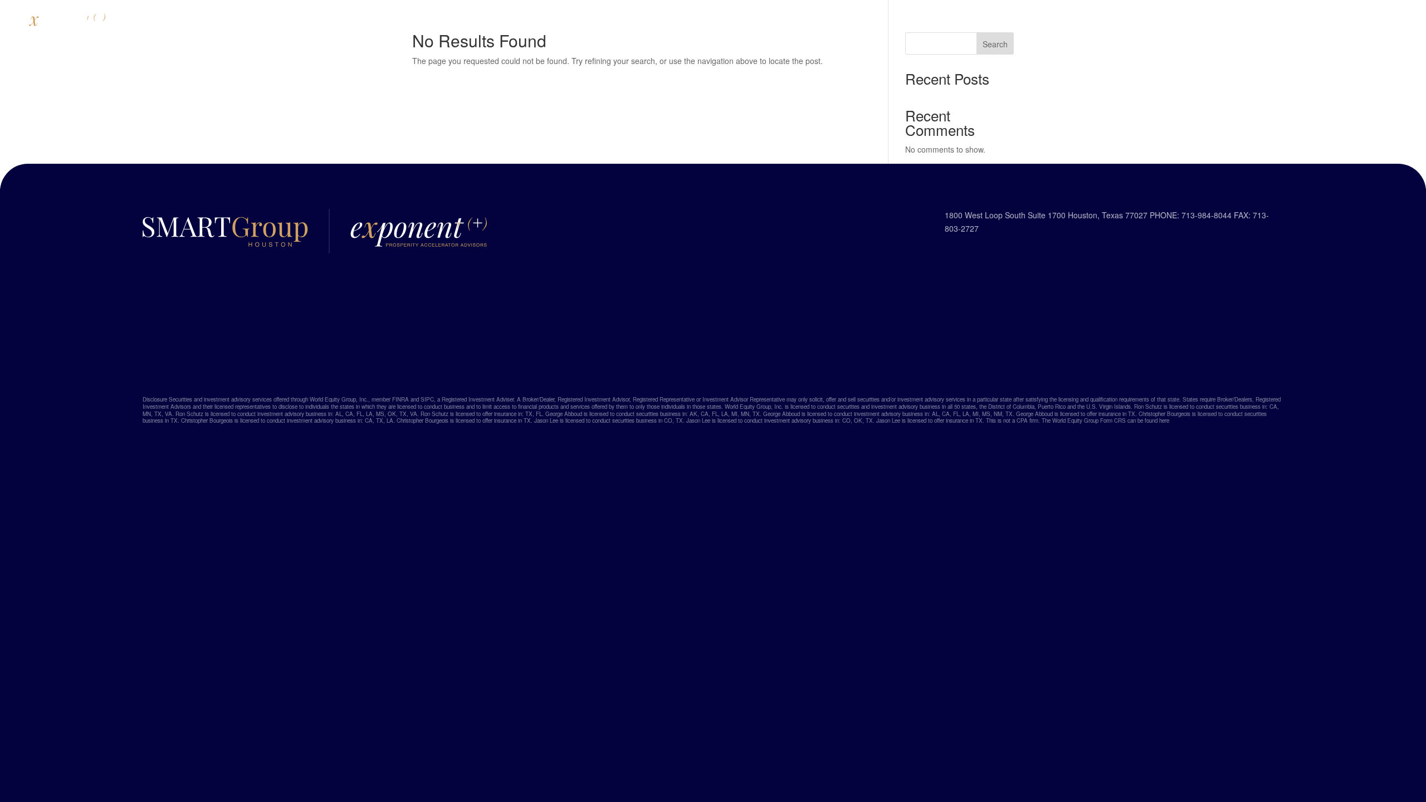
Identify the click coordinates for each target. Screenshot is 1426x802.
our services (829, 20)
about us (591, 20)
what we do (662, 20)
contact (902, 20)
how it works (743, 20)
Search (995, 44)
